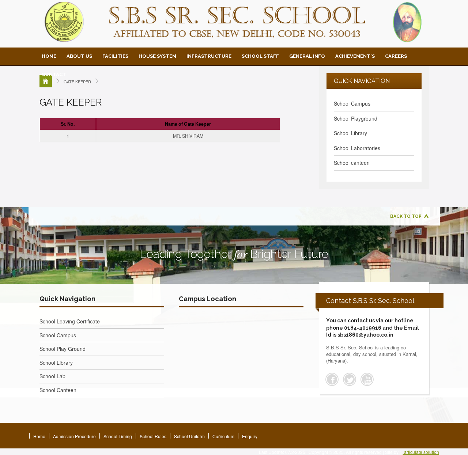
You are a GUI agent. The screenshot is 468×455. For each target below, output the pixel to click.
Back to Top (406, 216)
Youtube (367, 379)
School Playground (355, 118)
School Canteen (57, 390)
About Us (79, 56)
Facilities (115, 56)
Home (49, 56)
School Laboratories (357, 148)
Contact (54, 74)
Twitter (349, 379)
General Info (307, 56)
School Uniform (189, 436)
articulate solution (421, 452)
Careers (396, 56)
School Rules (153, 436)
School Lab (52, 376)
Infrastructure (208, 56)
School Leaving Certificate (69, 321)
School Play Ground (62, 348)
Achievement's (355, 56)
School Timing (117, 436)
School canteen (352, 162)
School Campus (352, 103)
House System (157, 56)
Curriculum (223, 436)
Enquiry (249, 436)
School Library (350, 133)
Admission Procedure (74, 436)
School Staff (260, 56)
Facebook (332, 379)
